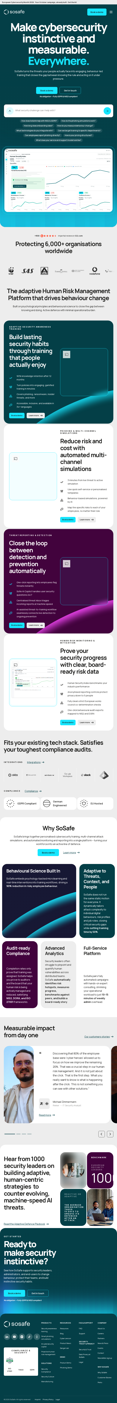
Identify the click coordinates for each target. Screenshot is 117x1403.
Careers (101, 1333)
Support (82, 1333)
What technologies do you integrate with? (34, 130)
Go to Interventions (19, 186)
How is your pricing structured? (78, 135)
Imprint (38, 1399)
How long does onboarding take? (38, 125)
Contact (101, 1353)
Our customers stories (97, 1036)
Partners (101, 1338)
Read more (45, 1115)
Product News (65, 1343)
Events (100, 1348)
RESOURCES (65, 1323)
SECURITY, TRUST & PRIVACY (86, 1343)
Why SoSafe (102, 1372)
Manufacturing (47, 1381)
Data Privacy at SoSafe (84, 1355)
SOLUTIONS (46, 1363)
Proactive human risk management (48, 1352)
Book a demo (96, 12)
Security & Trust (85, 1349)
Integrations (34, 762)
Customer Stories (104, 1377)
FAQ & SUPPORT (86, 1323)
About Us (101, 1328)
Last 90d (18, 161)
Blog (62, 1333)
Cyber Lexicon (65, 1338)
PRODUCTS (46, 1323)
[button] (101, 1134)
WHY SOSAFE (103, 1367)
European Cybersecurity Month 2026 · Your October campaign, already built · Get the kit (39, 2)
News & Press (103, 1343)
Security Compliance (46, 1370)
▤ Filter (108, 161)
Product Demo (65, 1363)
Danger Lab (64, 1348)
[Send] (107, 111)
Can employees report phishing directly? (42, 135)
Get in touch (70, 90)
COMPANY (102, 1323)
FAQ (80, 1328)
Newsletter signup (105, 1358)
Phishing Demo (66, 1367)
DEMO (62, 1357)
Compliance (31, 791)
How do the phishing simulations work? (79, 121)
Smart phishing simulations (47, 1337)
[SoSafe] (14, 12)
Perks (100, 1382)
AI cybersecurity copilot (47, 1345)
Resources (64, 1328)
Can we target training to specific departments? (79, 130)
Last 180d (24, 161)
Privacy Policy (48, 1399)
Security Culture (47, 1376)
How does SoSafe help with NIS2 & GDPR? (39, 121)
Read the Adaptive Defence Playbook (24, 1224)
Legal (81, 1362)
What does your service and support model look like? (58, 140)
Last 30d (12, 161)
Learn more (34, 415)
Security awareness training (49, 1329)
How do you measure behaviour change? (75, 125)
